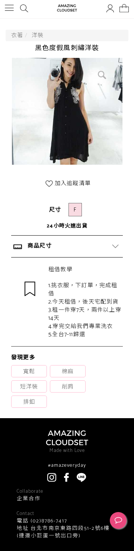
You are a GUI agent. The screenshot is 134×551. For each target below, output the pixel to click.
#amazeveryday (67, 465)
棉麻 (68, 371)
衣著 (17, 35)
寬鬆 (29, 371)
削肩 (68, 386)
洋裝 (38, 35)
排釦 (29, 402)
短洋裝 (29, 386)
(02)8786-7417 (48, 521)
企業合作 (29, 499)
